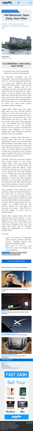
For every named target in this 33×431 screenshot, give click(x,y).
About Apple (5, 365)
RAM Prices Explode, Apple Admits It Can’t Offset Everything (14, 312)
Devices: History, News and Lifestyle (10, 254)
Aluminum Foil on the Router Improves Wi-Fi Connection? (13, 356)
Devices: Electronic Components (18, 252)
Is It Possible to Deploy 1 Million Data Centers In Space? (14, 290)
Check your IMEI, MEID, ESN (10, 368)
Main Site (4, 363)
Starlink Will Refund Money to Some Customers (14, 334)
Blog (3, 364)
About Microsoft (6, 367)
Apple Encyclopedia (13, 237)
